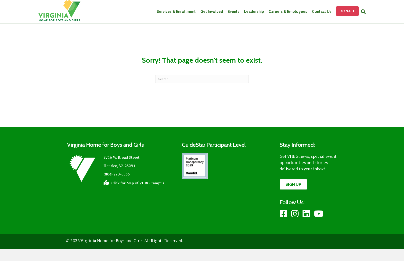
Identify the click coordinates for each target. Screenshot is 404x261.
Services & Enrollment (176, 11)
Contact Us (322, 11)
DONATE (347, 11)
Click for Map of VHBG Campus (137, 183)
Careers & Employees (288, 11)
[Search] (362, 11)
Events (233, 11)
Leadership (254, 11)
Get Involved (211, 11)
